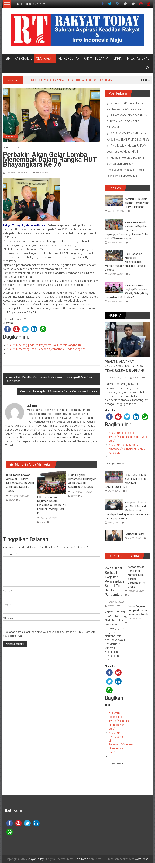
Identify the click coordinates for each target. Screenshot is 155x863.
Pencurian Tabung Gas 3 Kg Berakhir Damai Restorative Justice (57, 391)
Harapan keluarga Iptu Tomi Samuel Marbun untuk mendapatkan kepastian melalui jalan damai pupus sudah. (127, 510)
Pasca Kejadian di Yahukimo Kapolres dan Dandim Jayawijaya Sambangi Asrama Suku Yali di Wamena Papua (126, 230)
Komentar (10, 554)
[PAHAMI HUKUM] (114, 535)
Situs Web (9, 618)
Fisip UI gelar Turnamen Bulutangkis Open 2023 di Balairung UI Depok (82, 481)
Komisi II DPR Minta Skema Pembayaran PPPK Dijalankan (137, 202)
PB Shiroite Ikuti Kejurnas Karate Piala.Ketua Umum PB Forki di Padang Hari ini (51, 505)
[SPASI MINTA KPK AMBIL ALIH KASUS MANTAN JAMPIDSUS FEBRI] (114, 476)
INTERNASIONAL (137, 58)
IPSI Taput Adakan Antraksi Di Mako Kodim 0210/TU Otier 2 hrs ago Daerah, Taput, (20, 483)
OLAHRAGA (43, 58)
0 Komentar (42, 172)
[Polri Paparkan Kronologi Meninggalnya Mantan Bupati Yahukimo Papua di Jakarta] (114, 255)
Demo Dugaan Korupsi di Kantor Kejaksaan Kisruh (138, 610)
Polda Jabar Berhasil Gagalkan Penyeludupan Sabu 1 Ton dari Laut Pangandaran (115, 581)
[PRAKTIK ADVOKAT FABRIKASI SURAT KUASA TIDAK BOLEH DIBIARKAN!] (127, 339)
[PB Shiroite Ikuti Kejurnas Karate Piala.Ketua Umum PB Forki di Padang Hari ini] (51, 482)
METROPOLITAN (69, 58)
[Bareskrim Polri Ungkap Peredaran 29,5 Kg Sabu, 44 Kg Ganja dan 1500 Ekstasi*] (114, 287)
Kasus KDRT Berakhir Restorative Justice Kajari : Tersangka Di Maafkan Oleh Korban (49, 379)
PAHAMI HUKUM (134, 533)
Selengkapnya (113, 463)
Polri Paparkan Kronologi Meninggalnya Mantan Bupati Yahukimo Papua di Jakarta (125, 261)
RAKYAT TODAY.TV (95, 58)
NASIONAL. (21, 58)
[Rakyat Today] (7, 58)
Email (7, 604)
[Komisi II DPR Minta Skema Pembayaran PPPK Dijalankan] (114, 200)
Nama (7, 591)
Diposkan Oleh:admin (16, 172)
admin (12, 500)
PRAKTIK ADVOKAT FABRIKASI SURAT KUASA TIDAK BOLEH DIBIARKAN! (72, 80)
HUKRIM (117, 58)
